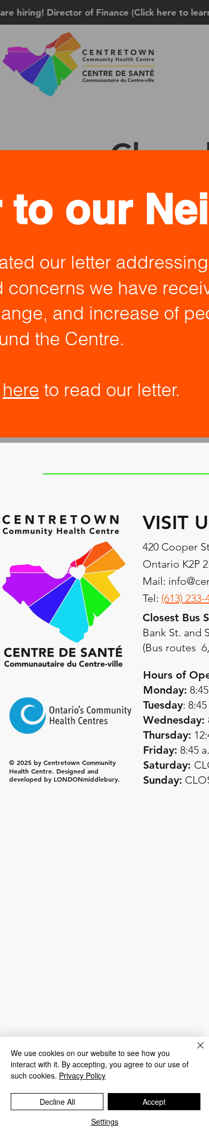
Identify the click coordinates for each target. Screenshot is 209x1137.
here (21, 389)
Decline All (57, 1101)
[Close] (194, 1052)
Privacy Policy (82, 1075)
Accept (154, 1101)
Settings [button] (104, 1121)
